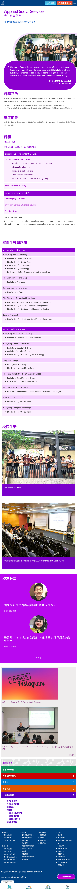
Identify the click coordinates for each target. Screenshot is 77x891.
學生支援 (25, 840)
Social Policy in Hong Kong (22, 171)
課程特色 (61, 851)
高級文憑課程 (8, 835)
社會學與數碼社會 (13, 819)
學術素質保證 (62, 848)
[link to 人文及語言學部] (73, 776)
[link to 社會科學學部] (73, 795)
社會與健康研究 (13, 816)
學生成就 (25, 854)
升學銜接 (27, 41)
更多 (71, 755)
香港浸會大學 (5, 872)
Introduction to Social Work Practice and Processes (32, 163)
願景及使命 (61, 838)
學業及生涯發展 (27, 848)
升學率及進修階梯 (10, 860)
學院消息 (43, 835)
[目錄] (74, 3)
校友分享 (61, 41)
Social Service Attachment (23, 174)
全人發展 (25, 843)
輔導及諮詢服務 (27, 838)
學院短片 (43, 843)
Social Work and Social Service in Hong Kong (30, 178)
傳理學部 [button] (6, 789)
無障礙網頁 (38, 872)
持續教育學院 (14, 872)
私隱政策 (23, 872)
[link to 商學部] (73, 782)
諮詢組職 (61, 846)
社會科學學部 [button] (8, 795)
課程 (12, 41)
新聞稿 (42, 838)
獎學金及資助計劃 (10, 862)
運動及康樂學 (12, 822)
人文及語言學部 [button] (9, 776)
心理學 (9, 810)
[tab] (38, 762)
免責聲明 (30, 872)
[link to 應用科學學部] (73, 769)
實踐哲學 (10, 807)
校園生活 (44, 41)
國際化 (24, 851)
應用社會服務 (12, 801)
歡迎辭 (60, 835)
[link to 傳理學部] (73, 789)
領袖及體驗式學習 (28, 846)
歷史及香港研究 (13, 804)
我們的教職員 (62, 862)
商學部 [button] (5, 782)
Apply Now (67, 877)
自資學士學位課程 (10, 840)
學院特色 (61, 854)
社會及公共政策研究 (14, 813)
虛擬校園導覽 (62, 859)
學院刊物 (43, 840)
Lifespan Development (21, 167)
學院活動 (25, 859)
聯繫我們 (61, 865)
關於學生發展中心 (28, 835)
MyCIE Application (10, 857)
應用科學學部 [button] (8, 769)
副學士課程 (7, 838)
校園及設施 (61, 857)
